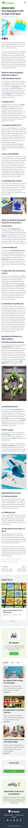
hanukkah (18, 559)
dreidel (12, 106)
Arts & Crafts (5, 8)
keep (13, 438)
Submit (14, 771)
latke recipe (8, 555)
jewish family (10, 561)
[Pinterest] (7, 39)
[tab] (11, 621)
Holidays (12, 8)
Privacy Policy (20, 815)
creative (8, 559)
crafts (3, 559)
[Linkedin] (20, 820)
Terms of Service (9, 815)
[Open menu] (24, 2)
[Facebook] (3, 39)
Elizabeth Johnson (8, 614)
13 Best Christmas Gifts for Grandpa (21, 569)
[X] (5, 39)
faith (13, 559)
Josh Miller (5, 16)
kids (16, 561)
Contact (14, 817)
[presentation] (14, 595)
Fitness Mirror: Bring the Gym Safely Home (7, 569)
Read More (7, 692)
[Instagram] (14, 820)
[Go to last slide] (4, 601)
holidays (4, 561)
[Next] (24, 601)
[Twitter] (11, 820)
